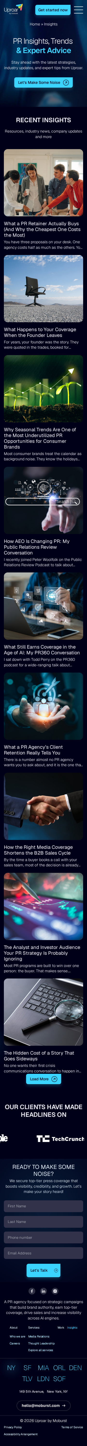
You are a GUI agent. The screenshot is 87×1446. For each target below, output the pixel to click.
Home (35, 24)
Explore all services (40, 1350)
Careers (15, 1343)
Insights (72, 1328)
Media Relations (38, 1336)
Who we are (17, 1336)
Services (33, 1328)
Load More (39, 1078)
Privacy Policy (13, 1427)
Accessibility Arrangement (21, 1434)
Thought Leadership (41, 1343)
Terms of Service (72, 1427)
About (14, 1328)
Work (61, 1328)
